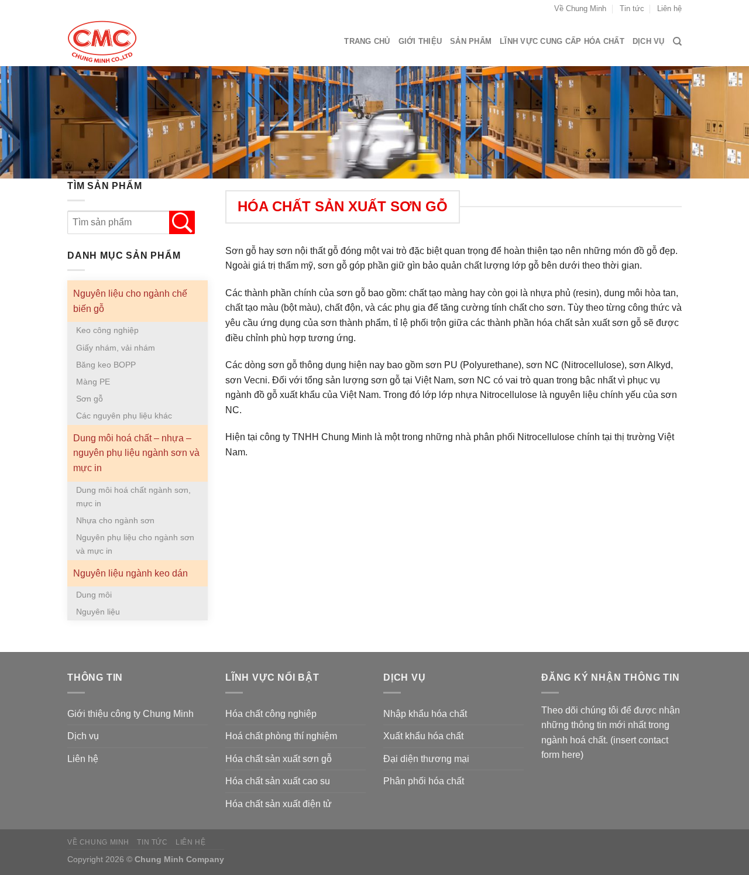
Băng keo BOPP (106, 364)
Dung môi (94, 594)
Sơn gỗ (89, 398)
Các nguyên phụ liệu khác (124, 415)
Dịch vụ (649, 41)
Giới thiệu (420, 41)
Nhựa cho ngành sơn (115, 520)
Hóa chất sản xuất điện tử (278, 804)
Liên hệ (669, 8)
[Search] (677, 41)
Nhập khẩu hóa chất (425, 714)
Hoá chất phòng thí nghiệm (281, 736)
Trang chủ (367, 41)
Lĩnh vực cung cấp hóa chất (562, 41)
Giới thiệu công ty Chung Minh (130, 714)
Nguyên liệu (98, 611)
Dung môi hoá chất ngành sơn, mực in (133, 496)
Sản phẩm (471, 41)
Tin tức (632, 8)
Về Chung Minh (580, 8)
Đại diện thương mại (426, 759)
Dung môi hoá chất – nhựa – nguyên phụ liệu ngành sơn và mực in (136, 453)
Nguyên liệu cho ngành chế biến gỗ (130, 301)
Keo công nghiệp (107, 330)
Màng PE (93, 381)
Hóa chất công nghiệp (271, 714)
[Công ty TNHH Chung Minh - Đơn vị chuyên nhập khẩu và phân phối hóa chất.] (125, 42)
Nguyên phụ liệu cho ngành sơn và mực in (135, 544)
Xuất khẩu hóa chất (423, 736)
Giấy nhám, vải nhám (115, 347)
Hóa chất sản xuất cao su (277, 781)
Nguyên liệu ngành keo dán (130, 573)
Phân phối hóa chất (423, 781)
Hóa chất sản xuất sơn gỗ (278, 759)
